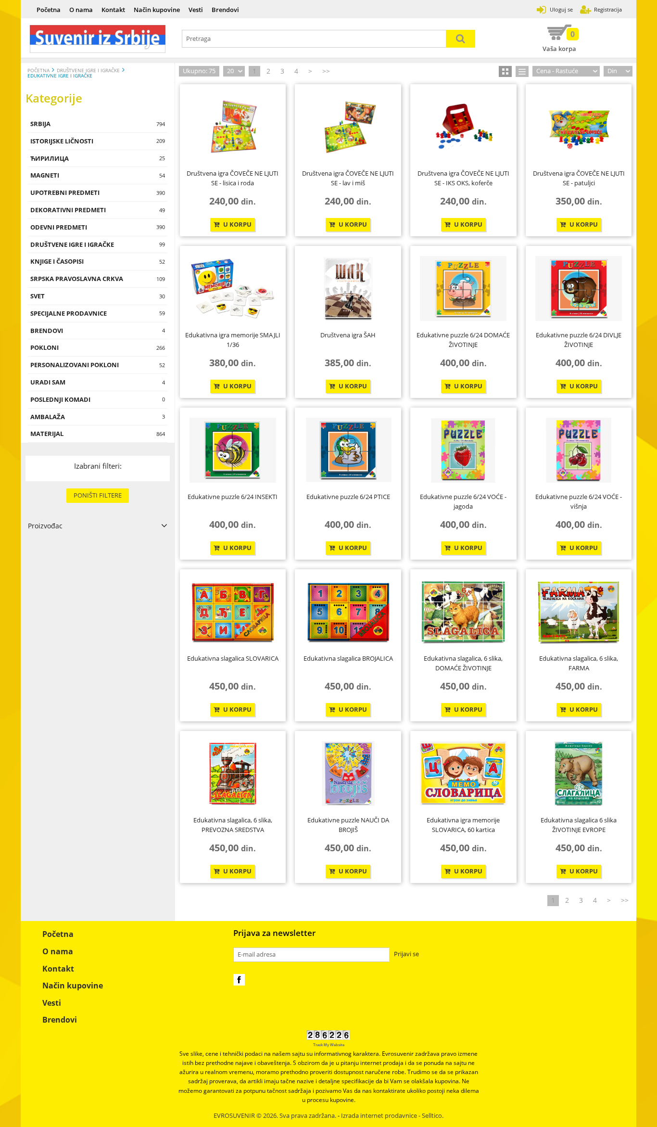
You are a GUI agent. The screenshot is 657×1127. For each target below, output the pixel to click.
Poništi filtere (98, 495)
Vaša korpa (559, 41)
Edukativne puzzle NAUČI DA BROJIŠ (348, 825)
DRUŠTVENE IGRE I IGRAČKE (88, 70)
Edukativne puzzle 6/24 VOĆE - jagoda (463, 501)
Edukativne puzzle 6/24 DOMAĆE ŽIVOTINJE (463, 340)
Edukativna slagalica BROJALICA (348, 658)
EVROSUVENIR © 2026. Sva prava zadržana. (275, 1116)
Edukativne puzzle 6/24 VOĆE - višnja (578, 501)
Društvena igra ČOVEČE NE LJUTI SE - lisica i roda (232, 178)
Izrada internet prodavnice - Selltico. (392, 1116)
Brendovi (225, 9)
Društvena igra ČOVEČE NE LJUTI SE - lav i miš (348, 178)
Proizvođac (45, 525)
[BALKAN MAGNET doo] (98, 39)
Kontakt (113, 9)
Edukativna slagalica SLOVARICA (232, 658)
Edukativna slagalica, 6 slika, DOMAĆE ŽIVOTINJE (463, 663)
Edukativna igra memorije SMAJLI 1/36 (232, 340)
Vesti (196, 9)
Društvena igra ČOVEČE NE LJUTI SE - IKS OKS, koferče (463, 178)
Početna (49, 9)
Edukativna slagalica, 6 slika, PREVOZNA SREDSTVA (232, 825)
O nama (81, 9)
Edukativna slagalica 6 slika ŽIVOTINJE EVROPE (579, 825)
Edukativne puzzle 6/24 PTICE (348, 496)
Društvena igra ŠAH (348, 335)
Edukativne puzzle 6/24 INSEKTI (233, 496)
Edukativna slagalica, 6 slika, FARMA (578, 663)
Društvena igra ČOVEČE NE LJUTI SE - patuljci (579, 178)
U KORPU (237, 224)
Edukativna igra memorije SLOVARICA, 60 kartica (463, 825)
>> (326, 71)
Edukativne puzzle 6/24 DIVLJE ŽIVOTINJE (578, 340)
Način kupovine (157, 9)
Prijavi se (406, 954)
